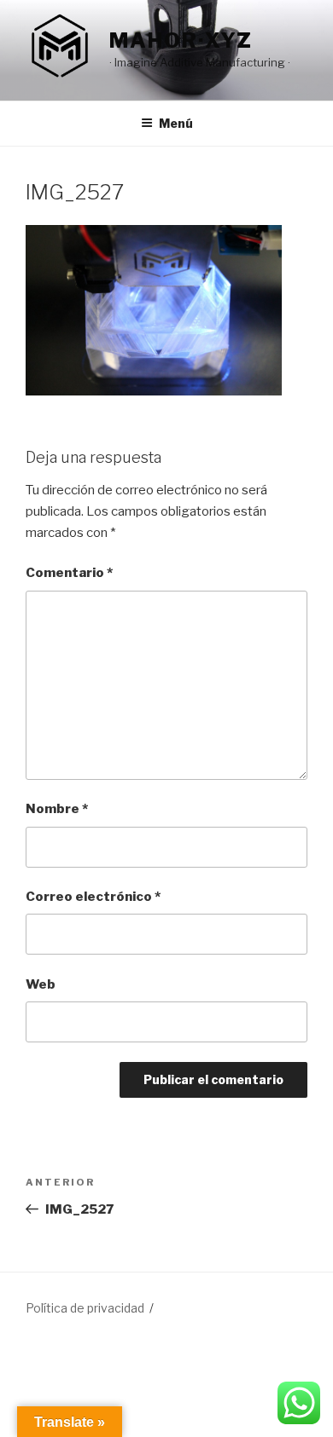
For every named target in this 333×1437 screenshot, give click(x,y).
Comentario (69, 572)
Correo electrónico (93, 896)
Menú (176, 123)
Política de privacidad (85, 1308)
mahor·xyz (181, 40)
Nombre (57, 809)
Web (41, 984)
